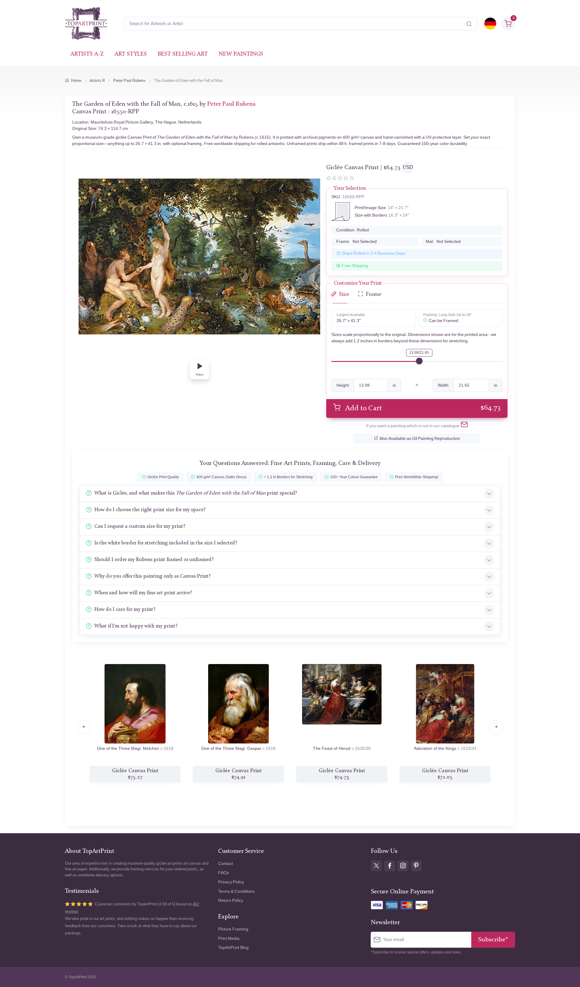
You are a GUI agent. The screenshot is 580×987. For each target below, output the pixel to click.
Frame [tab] (373, 294)
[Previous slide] (84, 727)
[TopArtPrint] (86, 24)
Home (76, 80)
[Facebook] (389, 865)
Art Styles (130, 54)
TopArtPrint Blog (233, 947)
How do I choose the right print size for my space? (149, 509)
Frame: (356, 241)
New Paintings (241, 54)
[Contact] (464, 425)
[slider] (419, 361)
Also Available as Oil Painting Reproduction (419, 438)
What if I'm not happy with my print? (135, 626)
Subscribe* (493, 940)
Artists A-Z (87, 54)
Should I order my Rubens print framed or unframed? (154, 559)
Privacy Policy (231, 882)
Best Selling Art (183, 54)
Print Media (229, 938)
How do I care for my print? (124, 609)
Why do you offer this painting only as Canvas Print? (152, 576)
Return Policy (230, 900)
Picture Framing (233, 929)
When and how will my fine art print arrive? (143, 592)
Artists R (97, 80)
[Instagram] (403, 865)
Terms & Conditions (236, 891)
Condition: (352, 230)
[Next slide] (496, 727)
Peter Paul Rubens (129, 80)
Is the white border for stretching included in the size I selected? (165, 543)
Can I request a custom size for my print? (139, 526)
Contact (225, 863)
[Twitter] (376, 865)
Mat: (443, 241)
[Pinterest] (416, 865)
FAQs (223, 872)
